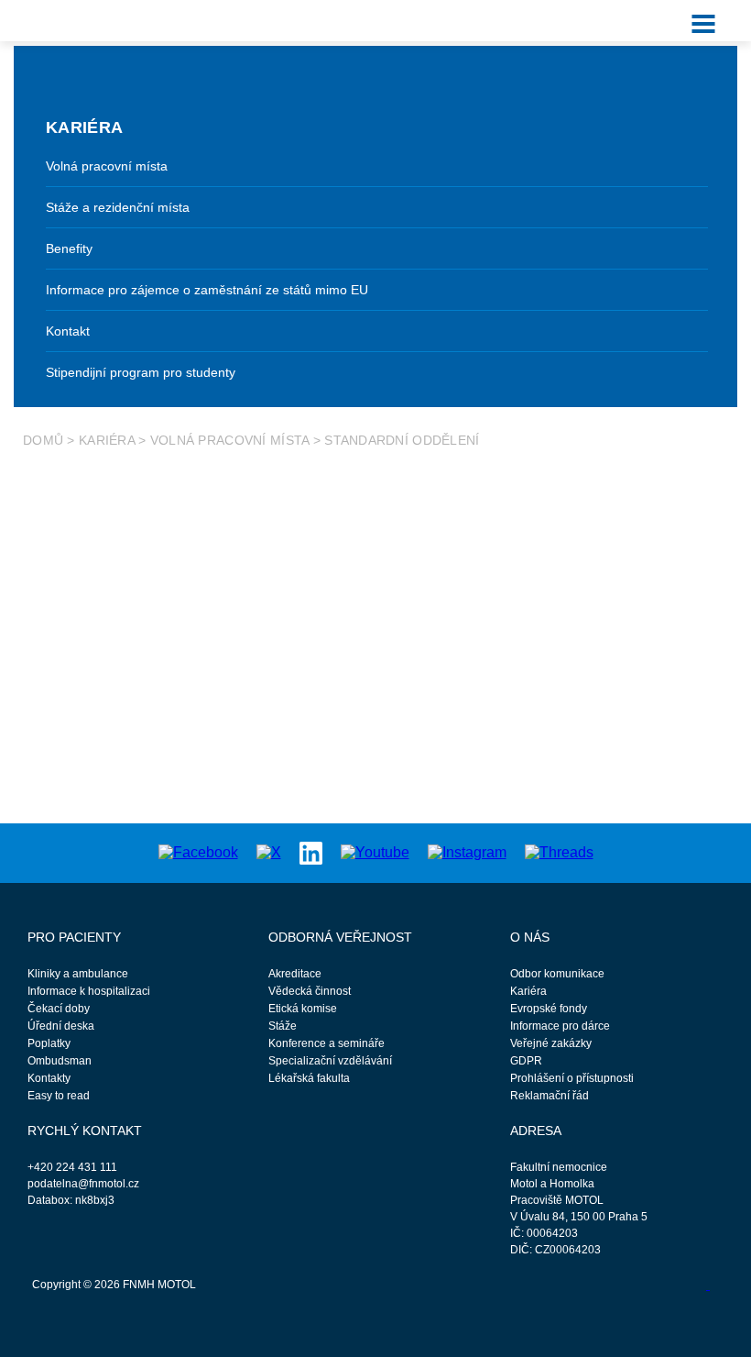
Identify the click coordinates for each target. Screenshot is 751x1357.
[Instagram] (467, 852)
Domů (43, 440)
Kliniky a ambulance (77, 973)
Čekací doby (58, 1008)
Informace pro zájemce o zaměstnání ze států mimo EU (207, 289)
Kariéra (107, 440)
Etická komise (302, 1008)
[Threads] (559, 852)
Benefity (69, 248)
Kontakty (49, 1078)
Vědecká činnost (309, 991)
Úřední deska (60, 1026)
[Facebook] (198, 852)
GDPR (526, 1060)
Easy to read (58, 1095)
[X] (268, 852)
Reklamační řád (549, 1095)
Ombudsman (59, 1060)
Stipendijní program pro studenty (140, 372)
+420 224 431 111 (72, 1167)
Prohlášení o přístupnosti (572, 1078)
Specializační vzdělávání (330, 1060)
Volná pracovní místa (107, 166)
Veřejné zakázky (551, 1043)
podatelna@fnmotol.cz (83, 1183)
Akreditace (294, 973)
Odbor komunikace (557, 973)
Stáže (282, 1026)
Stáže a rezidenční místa (118, 207)
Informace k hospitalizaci (88, 991)
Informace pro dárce (560, 1026)
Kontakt (68, 331)
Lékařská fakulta (309, 1078)
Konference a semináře (326, 1043)
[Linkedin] (310, 851)
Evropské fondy (548, 1008)
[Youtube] (375, 852)
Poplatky (49, 1043)
